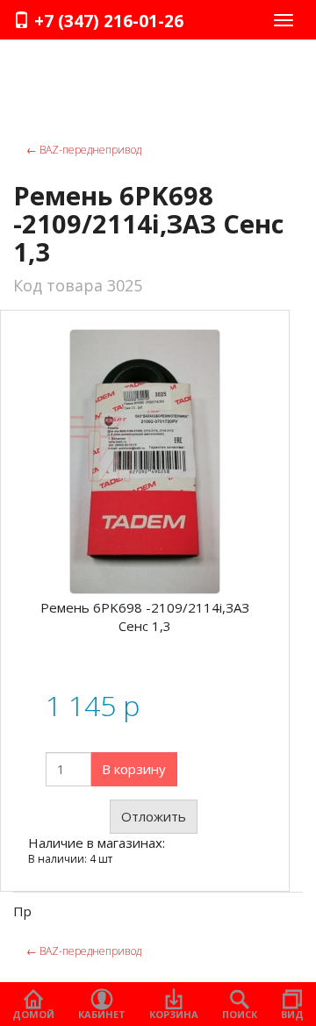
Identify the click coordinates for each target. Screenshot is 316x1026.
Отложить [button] (153, 816)
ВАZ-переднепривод (83, 149)
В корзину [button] (134, 769)
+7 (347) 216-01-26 (106, 21)
